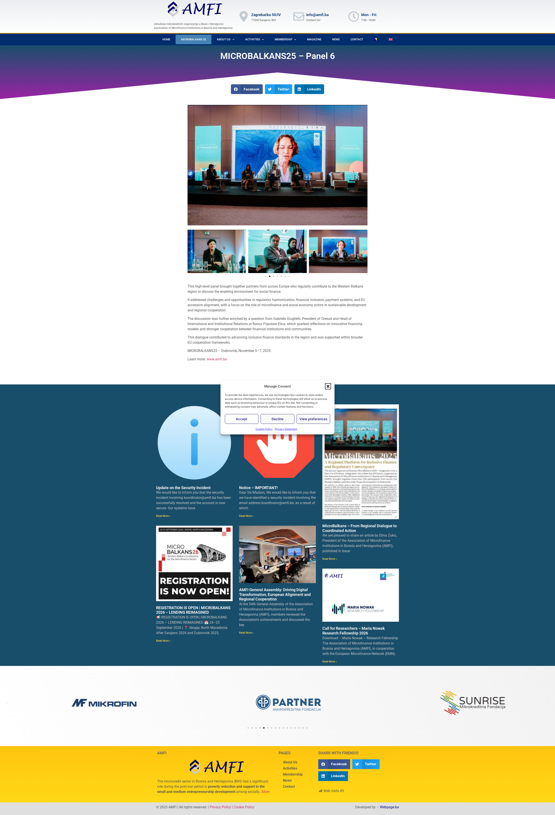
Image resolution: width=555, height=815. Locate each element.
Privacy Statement (286, 429)
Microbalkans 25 (193, 39)
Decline (278, 419)
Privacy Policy (220, 807)
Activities (290, 768)
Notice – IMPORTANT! (258, 487)
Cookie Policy (264, 429)
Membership (293, 774)
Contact (357, 39)
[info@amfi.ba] (298, 16)
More (265, 792)
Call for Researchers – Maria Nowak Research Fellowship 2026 (353, 630)
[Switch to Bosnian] (376, 39)
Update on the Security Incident (183, 487)
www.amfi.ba (217, 359)
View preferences (313, 419)
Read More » (163, 515)
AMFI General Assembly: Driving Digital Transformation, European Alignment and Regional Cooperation (275, 594)
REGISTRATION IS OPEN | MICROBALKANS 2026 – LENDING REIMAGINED (193, 610)
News (336, 39)
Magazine (314, 39)
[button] (328, 386)
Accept (241, 419)
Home (166, 39)
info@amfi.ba (317, 15)
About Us (223, 39)
